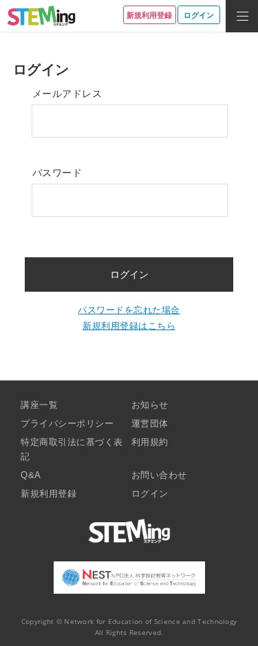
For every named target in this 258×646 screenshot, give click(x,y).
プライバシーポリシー (67, 423)
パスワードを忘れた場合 (129, 310)
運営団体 (150, 423)
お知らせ (150, 405)
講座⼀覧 (39, 405)
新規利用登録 (48, 493)
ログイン (150, 493)
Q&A (31, 475)
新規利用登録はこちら (129, 326)
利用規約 (150, 442)
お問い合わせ (159, 475)
